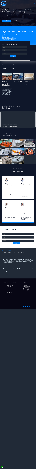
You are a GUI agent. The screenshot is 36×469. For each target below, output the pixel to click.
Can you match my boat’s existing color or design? (11, 268)
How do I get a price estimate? (8, 271)
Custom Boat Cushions (26, 289)
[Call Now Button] (2, 467)
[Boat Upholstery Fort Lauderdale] (4, 3)
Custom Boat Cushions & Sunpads (27, 83)
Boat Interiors (27, 287)
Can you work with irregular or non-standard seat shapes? (12, 266)
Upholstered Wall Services (27, 288)
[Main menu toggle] (34, 3)
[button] (18, 257)
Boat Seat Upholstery (26, 290)
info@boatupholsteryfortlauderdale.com (9, 295)
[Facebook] (23, 306)
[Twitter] (25, 306)
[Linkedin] (29, 306)
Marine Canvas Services (26, 286)
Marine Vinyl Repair (27, 285)
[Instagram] (27, 306)
